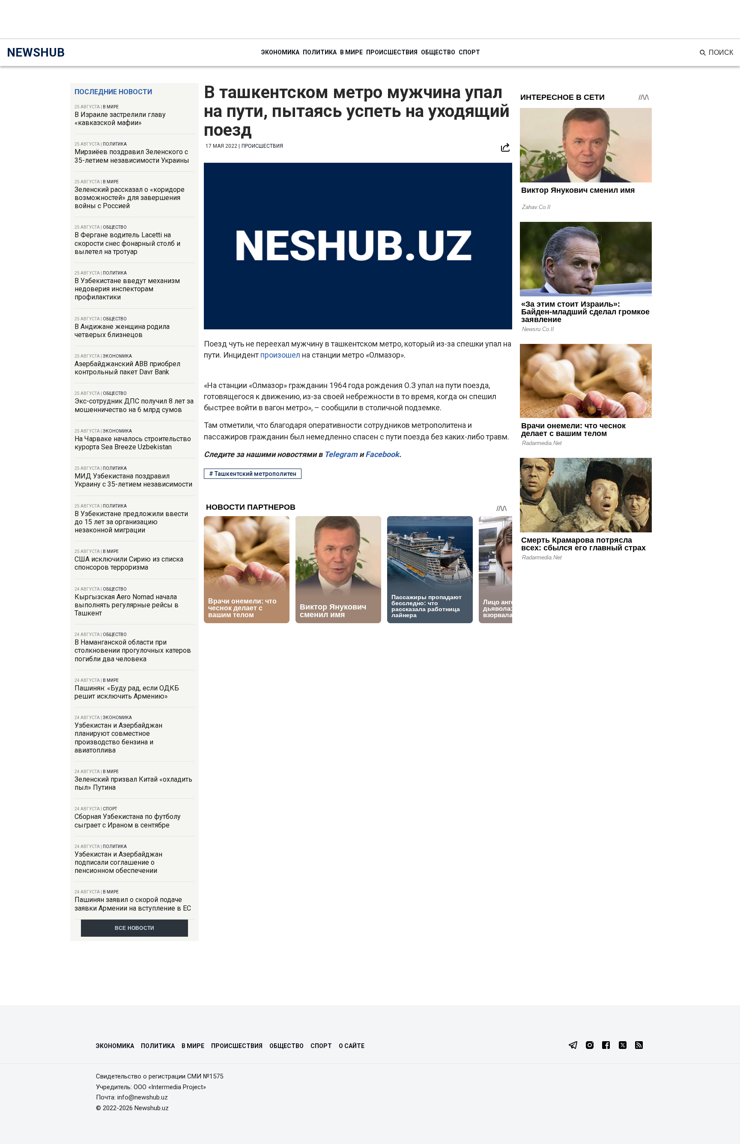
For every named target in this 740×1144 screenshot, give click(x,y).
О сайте (351, 1045)
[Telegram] (573, 1046)
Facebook (381, 454)
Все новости (135, 928)
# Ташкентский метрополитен (252, 473)
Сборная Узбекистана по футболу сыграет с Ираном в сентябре (128, 820)
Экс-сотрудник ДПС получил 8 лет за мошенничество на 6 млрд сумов (134, 405)
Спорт (469, 52)
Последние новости (113, 92)
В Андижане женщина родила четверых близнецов (122, 331)
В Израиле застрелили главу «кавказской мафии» (120, 119)
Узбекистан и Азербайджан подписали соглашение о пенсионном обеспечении (118, 862)
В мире (351, 52)
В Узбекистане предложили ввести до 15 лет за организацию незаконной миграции (131, 522)
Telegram (340, 454)
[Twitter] (623, 1046)
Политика (320, 52)
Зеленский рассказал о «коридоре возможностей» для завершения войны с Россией (130, 197)
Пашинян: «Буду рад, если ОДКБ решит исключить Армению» (127, 692)
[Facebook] (606, 1046)
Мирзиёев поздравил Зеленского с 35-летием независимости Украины (132, 156)
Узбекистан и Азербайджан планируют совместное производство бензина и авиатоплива (118, 737)
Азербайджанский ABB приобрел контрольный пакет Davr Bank (127, 368)
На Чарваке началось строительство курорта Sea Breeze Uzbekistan (133, 443)
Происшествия (392, 52)
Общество (438, 52)
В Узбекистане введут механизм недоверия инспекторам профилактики (127, 289)
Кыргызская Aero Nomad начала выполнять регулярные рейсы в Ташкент (127, 605)
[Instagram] (590, 1046)
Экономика (280, 52)
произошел (280, 354)
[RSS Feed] (639, 1046)
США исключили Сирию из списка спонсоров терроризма (129, 563)
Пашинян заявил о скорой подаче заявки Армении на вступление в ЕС (133, 904)
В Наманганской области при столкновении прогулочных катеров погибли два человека (133, 650)
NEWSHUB (36, 52)
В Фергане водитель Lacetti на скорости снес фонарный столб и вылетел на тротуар (127, 243)
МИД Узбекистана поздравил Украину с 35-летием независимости (133, 480)
